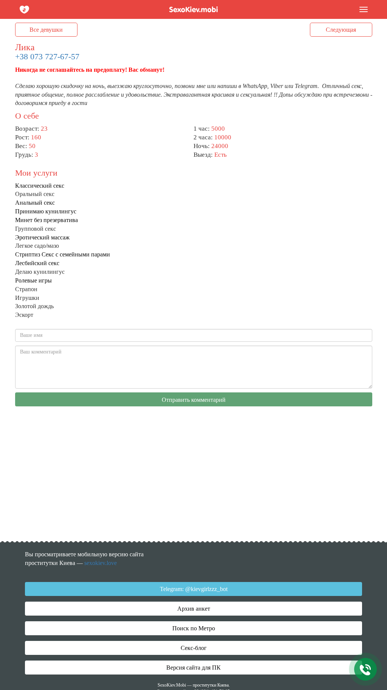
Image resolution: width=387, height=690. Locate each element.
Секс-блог (194, 648)
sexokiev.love (100, 563)
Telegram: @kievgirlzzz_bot (194, 589)
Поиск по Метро (193, 628)
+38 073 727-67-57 (47, 56)
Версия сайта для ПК (193, 667)
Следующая (341, 29)
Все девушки (46, 29)
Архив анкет (193, 608)
